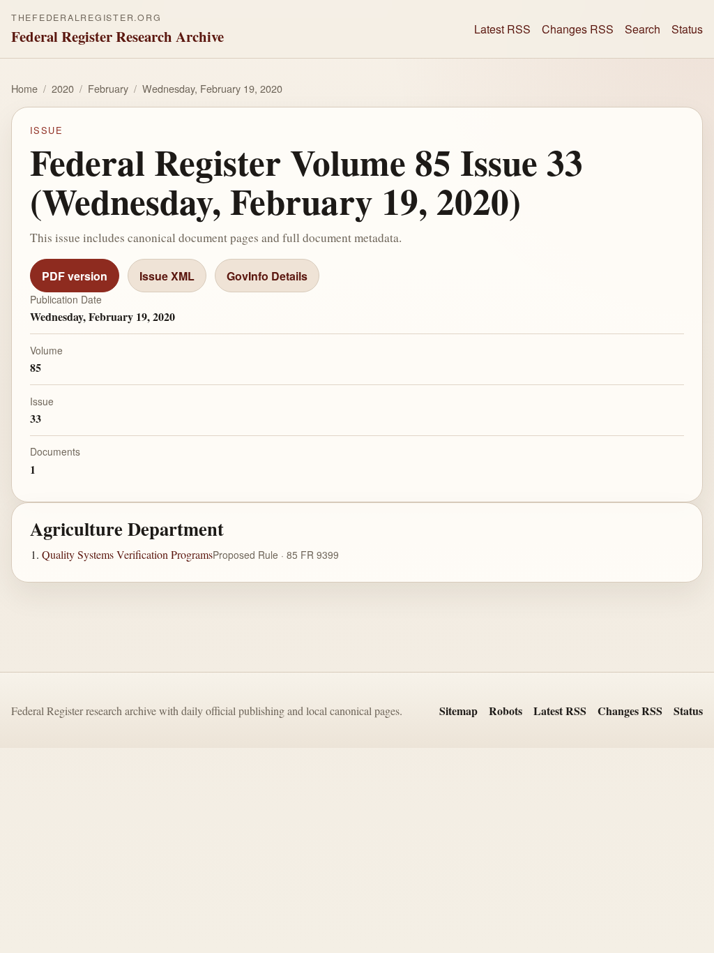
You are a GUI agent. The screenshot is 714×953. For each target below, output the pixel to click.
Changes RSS (578, 29)
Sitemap (458, 711)
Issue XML (167, 276)
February (108, 88)
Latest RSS (502, 29)
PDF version (74, 276)
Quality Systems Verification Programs (127, 554)
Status (687, 29)
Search (642, 29)
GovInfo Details (267, 276)
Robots (505, 711)
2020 (63, 88)
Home (24, 88)
